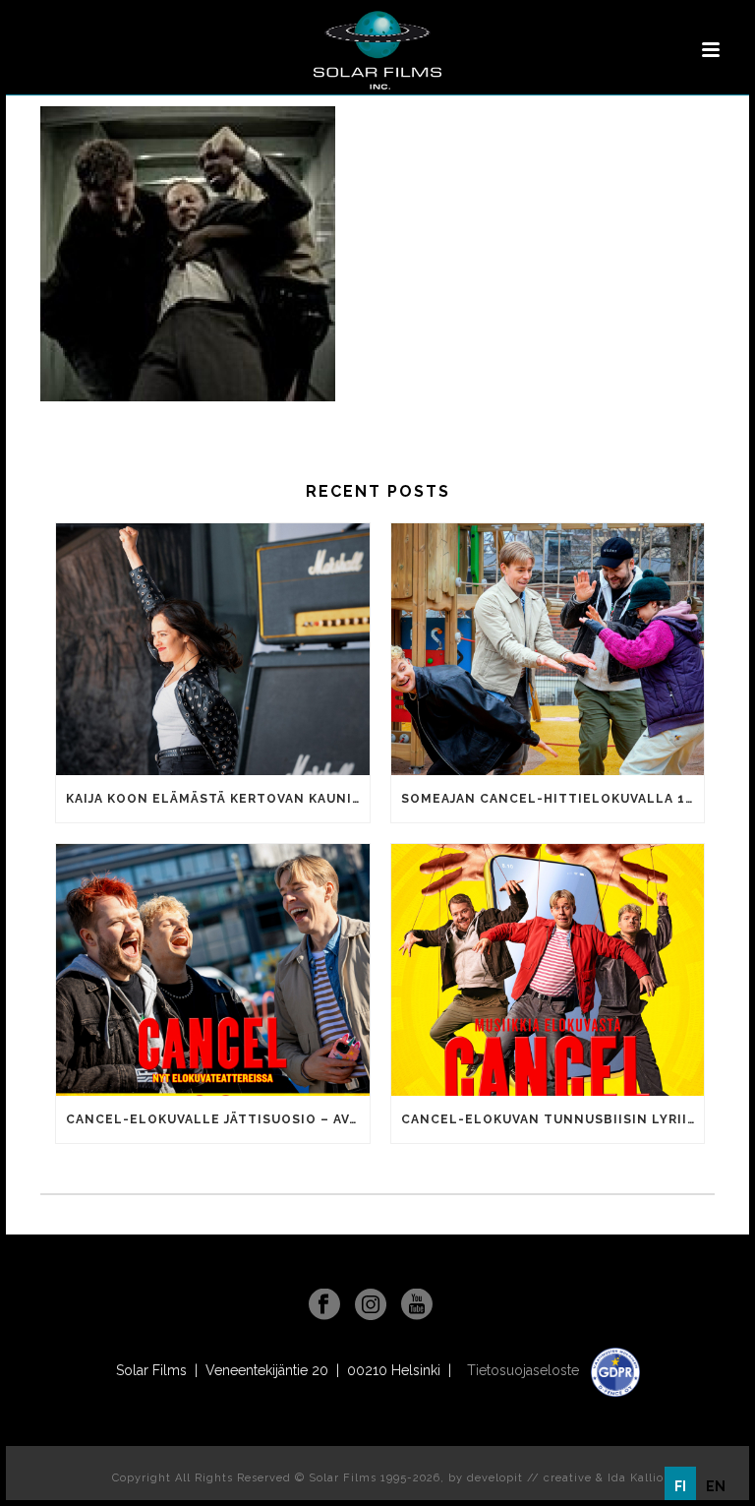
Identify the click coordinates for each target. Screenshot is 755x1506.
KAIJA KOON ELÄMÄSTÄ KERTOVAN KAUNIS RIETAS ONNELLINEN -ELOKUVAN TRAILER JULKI (218, 799)
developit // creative (529, 1478)
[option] (715, 1486)
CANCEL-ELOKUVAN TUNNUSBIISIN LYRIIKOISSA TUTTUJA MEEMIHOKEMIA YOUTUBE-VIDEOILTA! (553, 1119)
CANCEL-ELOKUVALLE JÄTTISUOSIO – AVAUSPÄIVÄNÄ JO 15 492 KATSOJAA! (218, 1119)
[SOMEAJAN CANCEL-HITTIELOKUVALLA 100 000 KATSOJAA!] (548, 649)
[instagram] (370, 1305)
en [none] (716, 1486)
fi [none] (680, 1486)
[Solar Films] (377, 50)
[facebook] (324, 1305)
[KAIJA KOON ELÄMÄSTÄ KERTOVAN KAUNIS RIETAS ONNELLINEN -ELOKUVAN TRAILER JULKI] (213, 649)
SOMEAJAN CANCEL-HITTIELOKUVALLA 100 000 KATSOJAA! (553, 799)
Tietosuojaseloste (525, 1370)
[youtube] (417, 1305)
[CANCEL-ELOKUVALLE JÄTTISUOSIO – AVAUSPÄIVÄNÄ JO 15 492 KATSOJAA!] (213, 970)
